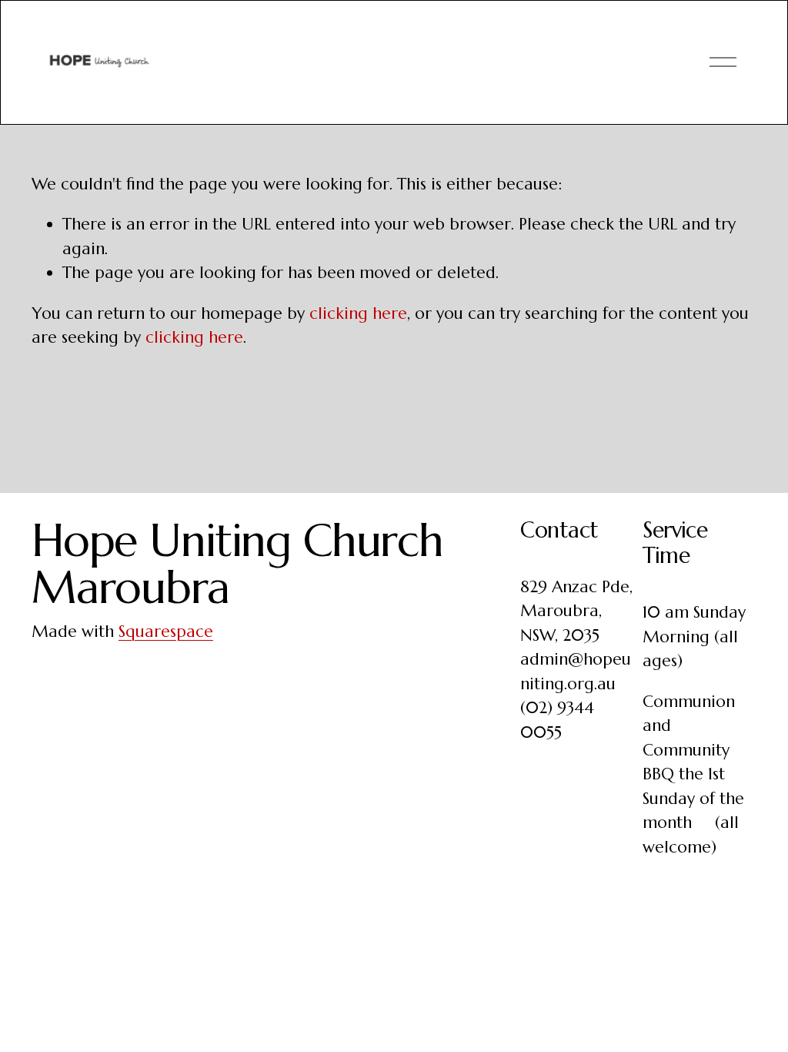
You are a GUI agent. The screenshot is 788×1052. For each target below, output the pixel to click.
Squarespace (166, 631)
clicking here (358, 313)
